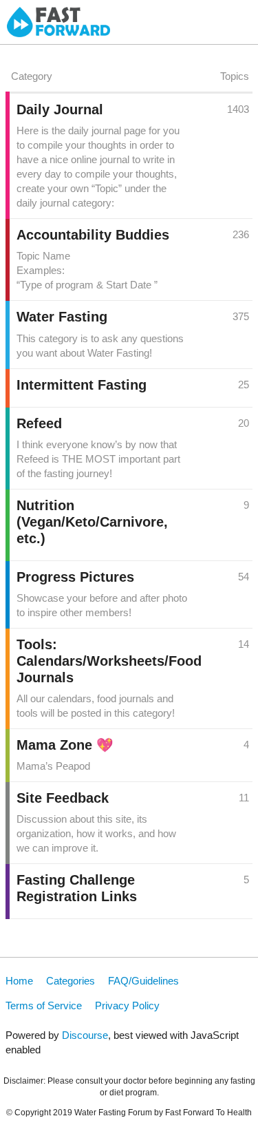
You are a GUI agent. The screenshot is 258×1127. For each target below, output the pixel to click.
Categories (70, 981)
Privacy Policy (127, 1005)
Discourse (85, 1035)
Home (19, 981)
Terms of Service (44, 1005)
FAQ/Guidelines (143, 981)
